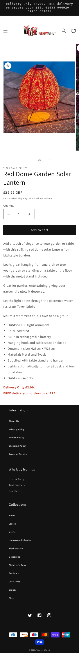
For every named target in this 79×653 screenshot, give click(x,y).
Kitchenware (16, 548)
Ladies (12, 523)
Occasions (14, 556)
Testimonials (17, 485)
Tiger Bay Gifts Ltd (43, 650)
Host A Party (16, 479)
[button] (5, 30)
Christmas (14, 581)
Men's (12, 532)
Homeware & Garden (20, 540)
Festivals (14, 573)
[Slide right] (49, 160)
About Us (14, 421)
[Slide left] (30, 160)
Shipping (22, 198)
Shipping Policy (18, 445)
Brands (13, 589)
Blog (11, 598)
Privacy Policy (16, 429)
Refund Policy (16, 437)
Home (12, 515)
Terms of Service (18, 454)
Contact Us (16, 491)
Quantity (8, 205)
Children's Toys (17, 565)
